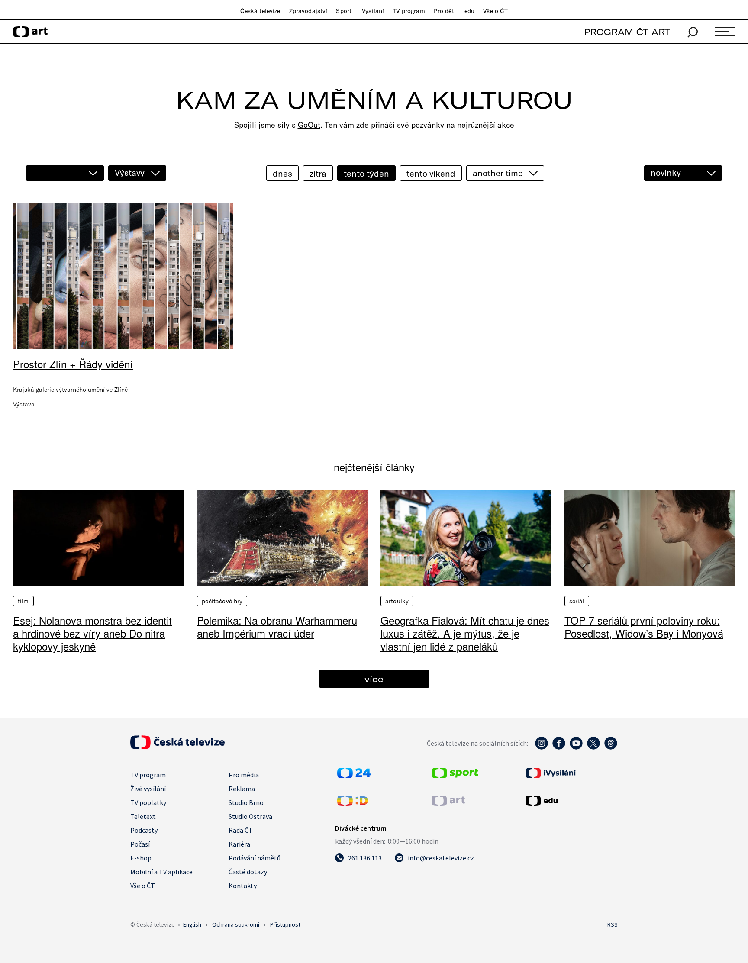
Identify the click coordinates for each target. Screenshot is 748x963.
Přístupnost (285, 924)
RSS (612, 924)
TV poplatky (148, 802)
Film (23, 601)
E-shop (141, 857)
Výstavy (130, 172)
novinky (666, 172)
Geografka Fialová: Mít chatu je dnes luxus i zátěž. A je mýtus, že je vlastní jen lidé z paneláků (464, 633)
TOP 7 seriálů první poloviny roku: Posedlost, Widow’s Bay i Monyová (643, 626)
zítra (318, 173)
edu (469, 11)
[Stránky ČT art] (448, 803)
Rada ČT (241, 830)
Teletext (143, 816)
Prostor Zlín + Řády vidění (73, 363)
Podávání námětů (254, 857)
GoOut (309, 125)
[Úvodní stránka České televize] (177, 746)
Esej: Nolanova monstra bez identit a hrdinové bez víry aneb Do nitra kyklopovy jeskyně (92, 633)
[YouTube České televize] (576, 747)
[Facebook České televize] (559, 747)
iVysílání (372, 11)
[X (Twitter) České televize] (593, 747)
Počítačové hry (222, 601)
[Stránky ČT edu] (571, 801)
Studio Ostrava (250, 816)
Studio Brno (246, 802)
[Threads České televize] (611, 747)
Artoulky (397, 601)
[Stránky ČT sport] (455, 775)
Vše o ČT (495, 11)
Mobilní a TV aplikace (161, 871)
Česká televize (260, 11)
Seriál (577, 601)
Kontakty (243, 885)
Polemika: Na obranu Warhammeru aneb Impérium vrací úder (277, 626)
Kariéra (239, 844)
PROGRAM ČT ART (627, 31)
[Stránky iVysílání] (571, 773)
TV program (409, 11)
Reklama (242, 788)
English (192, 924)
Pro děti (445, 11)
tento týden (366, 173)
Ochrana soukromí (235, 924)
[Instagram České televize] (541, 747)
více (374, 678)
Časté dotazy (248, 871)
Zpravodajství (308, 11)
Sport (343, 11)
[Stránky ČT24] (354, 775)
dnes (282, 173)
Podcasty (144, 830)
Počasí (140, 844)
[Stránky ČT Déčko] (352, 803)
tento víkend (430, 173)
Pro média (244, 774)
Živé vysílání (148, 788)
